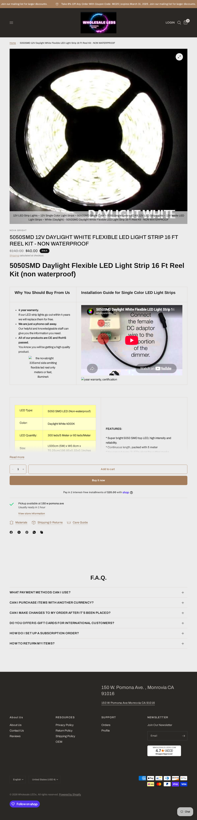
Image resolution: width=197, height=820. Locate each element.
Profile (105, 730)
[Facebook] (12, 532)
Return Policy (64, 730)
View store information (31, 513)
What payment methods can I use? (40, 592)
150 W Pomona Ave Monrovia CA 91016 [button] (128, 702)
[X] (20, 532)
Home (13, 43)
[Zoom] (179, 57)
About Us (16, 717)
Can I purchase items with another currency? (52, 602)
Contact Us (17, 730)
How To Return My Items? (32, 643)
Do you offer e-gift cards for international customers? (62, 623)
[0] (184, 22)
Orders (105, 725)
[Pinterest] (27, 532)
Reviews (15, 736)
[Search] (179, 22)
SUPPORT (108, 717)
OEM (59, 741)
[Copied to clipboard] (42, 532)
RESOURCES (65, 717)
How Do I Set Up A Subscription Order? (44, 633)
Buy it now (98, 480)
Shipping (14, 255)
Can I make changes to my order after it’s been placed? (60, 612)
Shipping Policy (65, 736)
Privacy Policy (65, 725)
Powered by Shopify (70, 794)
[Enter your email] (183, 735)
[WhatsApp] (35, 532)
